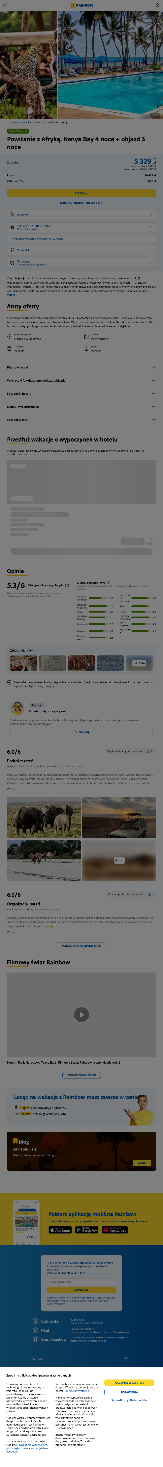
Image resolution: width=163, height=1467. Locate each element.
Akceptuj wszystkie (131, 1383)
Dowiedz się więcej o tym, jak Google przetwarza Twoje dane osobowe (27, 1448)
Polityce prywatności (77, 1390)
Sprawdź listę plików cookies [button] (129, 1400)
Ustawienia (136, 1392)
